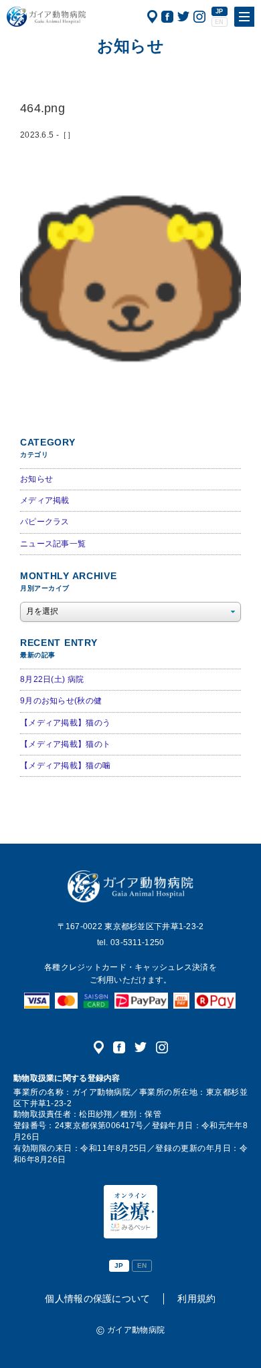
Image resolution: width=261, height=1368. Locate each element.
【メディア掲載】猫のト (65, 744)
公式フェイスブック (167, 16)
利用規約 (196, 1298)
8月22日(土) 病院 (52, 679)
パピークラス (45, 521)
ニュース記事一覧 (53, 543)
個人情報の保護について (97, 1298)
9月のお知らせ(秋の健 (61, 700)
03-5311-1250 (137, 942)
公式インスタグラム (199, 16)
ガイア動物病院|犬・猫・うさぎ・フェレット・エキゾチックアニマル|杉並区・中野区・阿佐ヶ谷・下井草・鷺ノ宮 (46, 17)
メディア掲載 (45, 500)
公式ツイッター (183, 16)
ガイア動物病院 (131, 886)
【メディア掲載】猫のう (65, 722)
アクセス (152, 16)
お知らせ (36, 479)
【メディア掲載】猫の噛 (65, 765)
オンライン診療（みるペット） (130, 1211)
